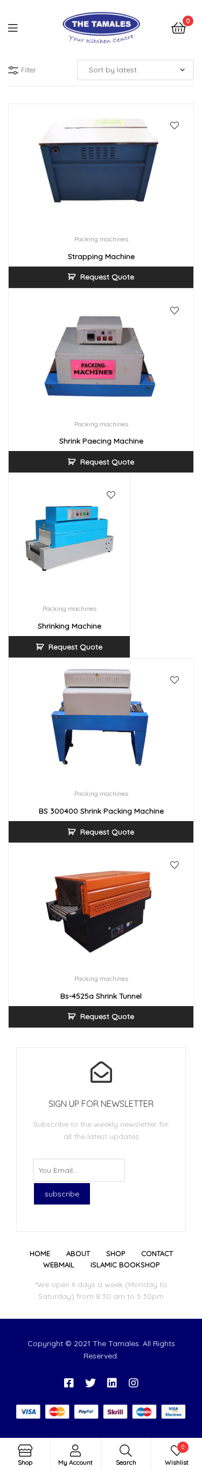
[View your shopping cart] (178, 27)
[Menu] (19, 26)
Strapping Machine (101, 256)
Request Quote (107, 277)
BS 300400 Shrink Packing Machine (101, 811)
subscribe (62, 1194)
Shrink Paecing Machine (101, 441)
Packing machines (101, 239)
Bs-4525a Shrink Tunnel (101, 996)
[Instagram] (133, 1383)
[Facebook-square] (69, 1383)
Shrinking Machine (69, 626)
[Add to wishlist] (174, 125)
